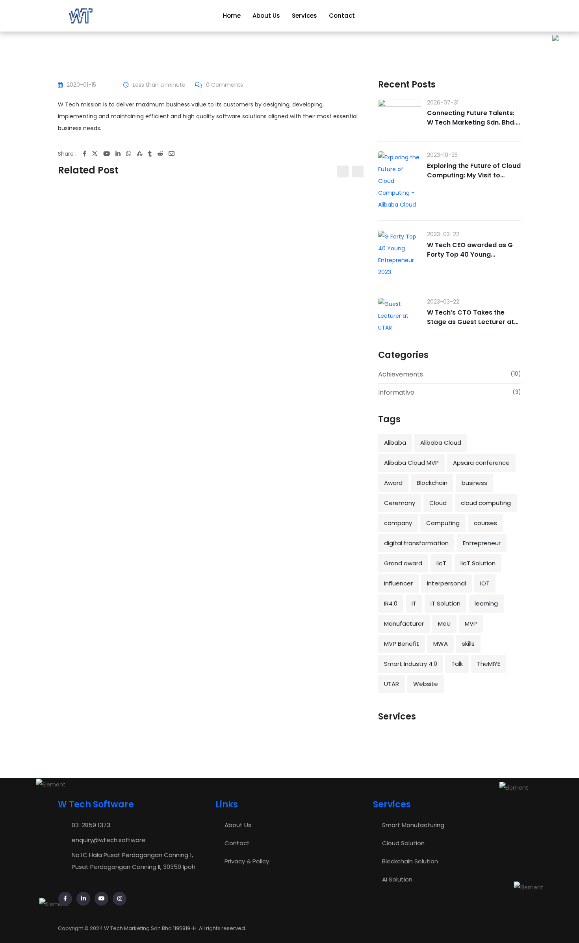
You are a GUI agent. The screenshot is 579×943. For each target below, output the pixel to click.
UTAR (391, 684)
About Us (266, 15)
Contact (342, 15)
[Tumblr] (152, 153)
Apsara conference (481, 462)
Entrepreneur (482, 543)
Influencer (398, 583)
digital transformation (416, 543)
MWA (440, 643)
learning (486, 603)
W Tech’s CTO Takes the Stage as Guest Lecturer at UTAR (470, 322)
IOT (485, 583)
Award (393, 483)
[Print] (182, 153)
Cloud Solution (403, 843)
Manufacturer (404, 623)
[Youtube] (109, 153)
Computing (443, 523)
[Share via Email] (174, 153)
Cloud (438, 503)
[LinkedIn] (120, 153)
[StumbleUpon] (142, 153)
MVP (471, 623)
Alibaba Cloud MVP (411, 462)
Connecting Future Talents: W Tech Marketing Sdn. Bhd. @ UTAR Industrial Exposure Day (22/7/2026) (471, 127)
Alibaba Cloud (440, 442)
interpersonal (446, 583)
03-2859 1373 (91, 825)
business (474, 483)
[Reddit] (163, 153)
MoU (444, 623)
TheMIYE (488, 664)
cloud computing (486, 503)
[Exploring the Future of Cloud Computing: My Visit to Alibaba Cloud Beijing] (399, 181)
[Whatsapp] (131, 153)
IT (414, 603)
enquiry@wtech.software (108, 840)
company (398, 523)
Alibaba (395, 442)
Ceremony (399, 503)
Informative (396, 392)
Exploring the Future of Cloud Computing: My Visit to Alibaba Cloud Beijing (474, 175)
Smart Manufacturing (413, 825)
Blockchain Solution (410, 861)
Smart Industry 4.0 (410, 664)
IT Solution (445, 603)
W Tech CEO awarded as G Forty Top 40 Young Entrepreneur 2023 (470, 254)
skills (468, 643)
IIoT (441, 563)
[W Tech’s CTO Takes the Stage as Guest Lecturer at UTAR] (399, 316)
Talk (457, 664)
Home (232, 15)
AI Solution (397, 879)
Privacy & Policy (247, 861)
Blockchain (432, 483)
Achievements (400, 374)
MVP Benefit (401, 643)
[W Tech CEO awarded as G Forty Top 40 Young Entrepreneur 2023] (399, 254)
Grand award (403, 563)
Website (425, 684)
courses (485, 523)
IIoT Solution (477, 563)
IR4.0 (390, 603)
